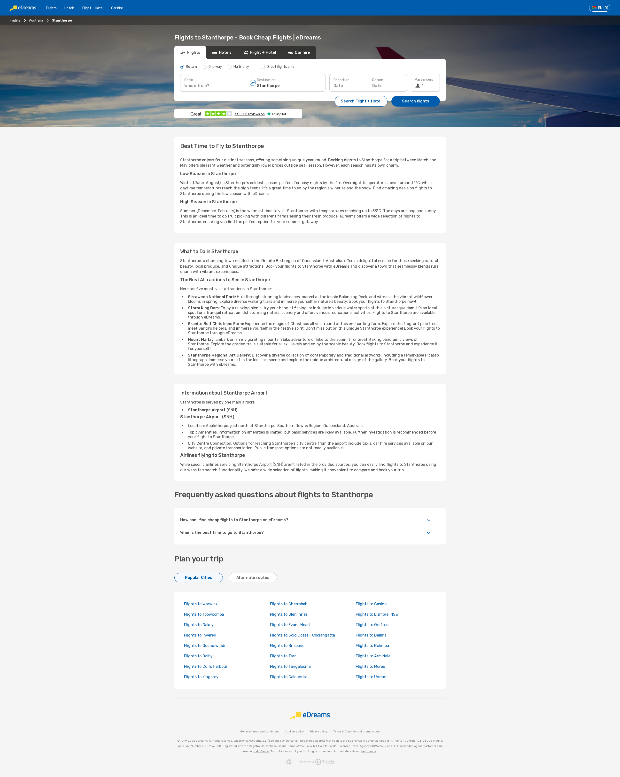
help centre (368, 751)
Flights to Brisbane (287, 645)
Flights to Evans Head (290, 624)
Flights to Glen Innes (289, 614)
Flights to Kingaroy (201, 677)
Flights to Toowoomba (204, 614)
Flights (51, 8)
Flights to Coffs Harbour (205, 666)
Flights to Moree (370, 666)
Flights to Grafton (372, 624)
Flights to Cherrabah (289, 604)
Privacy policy (318, 731)
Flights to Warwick (200, 604)
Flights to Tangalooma (290, 666)
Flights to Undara (372, 677)
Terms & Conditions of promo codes (356, 731)
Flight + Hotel (92, 8)
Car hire (117, 8)
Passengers (424, 80)
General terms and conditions (259, 731)
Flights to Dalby (198, 656)
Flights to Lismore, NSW (377, 614)
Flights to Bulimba (372, 645)
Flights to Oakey (199, 624)
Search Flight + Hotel (361, 101)
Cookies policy (294, 731)
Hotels (69, 8)
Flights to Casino (371, 604)
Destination (266, 80)
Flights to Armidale (373, 656)
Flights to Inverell (200, 635)
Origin (188, 80)
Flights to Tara (283, 656)
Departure (341, 80)
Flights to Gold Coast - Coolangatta (302, 635)
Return (377, 80)
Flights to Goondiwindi (204, 645)
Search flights (415, 101)
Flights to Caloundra (288, 677)
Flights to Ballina (371, 635)
